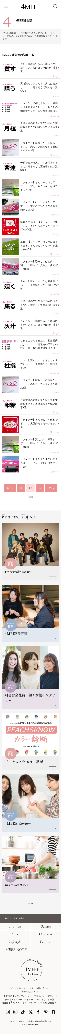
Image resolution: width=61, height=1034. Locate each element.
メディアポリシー (23, 996)
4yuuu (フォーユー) (22, 1003)
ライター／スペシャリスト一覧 (39, 999)
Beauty (46, 926)
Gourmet (45, 934)
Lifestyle (15, 942)
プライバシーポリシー (44, 996)
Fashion (15, 926)
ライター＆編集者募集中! (46, 1003)
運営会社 (6, 1003)
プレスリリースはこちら (22, 988)
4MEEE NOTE (15, 950)
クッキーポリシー (13, 999)
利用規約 (8, 996)
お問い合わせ (42, 988)
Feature (46, 942)
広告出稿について (30, 991)
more (30, 904)
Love (15, 934)
